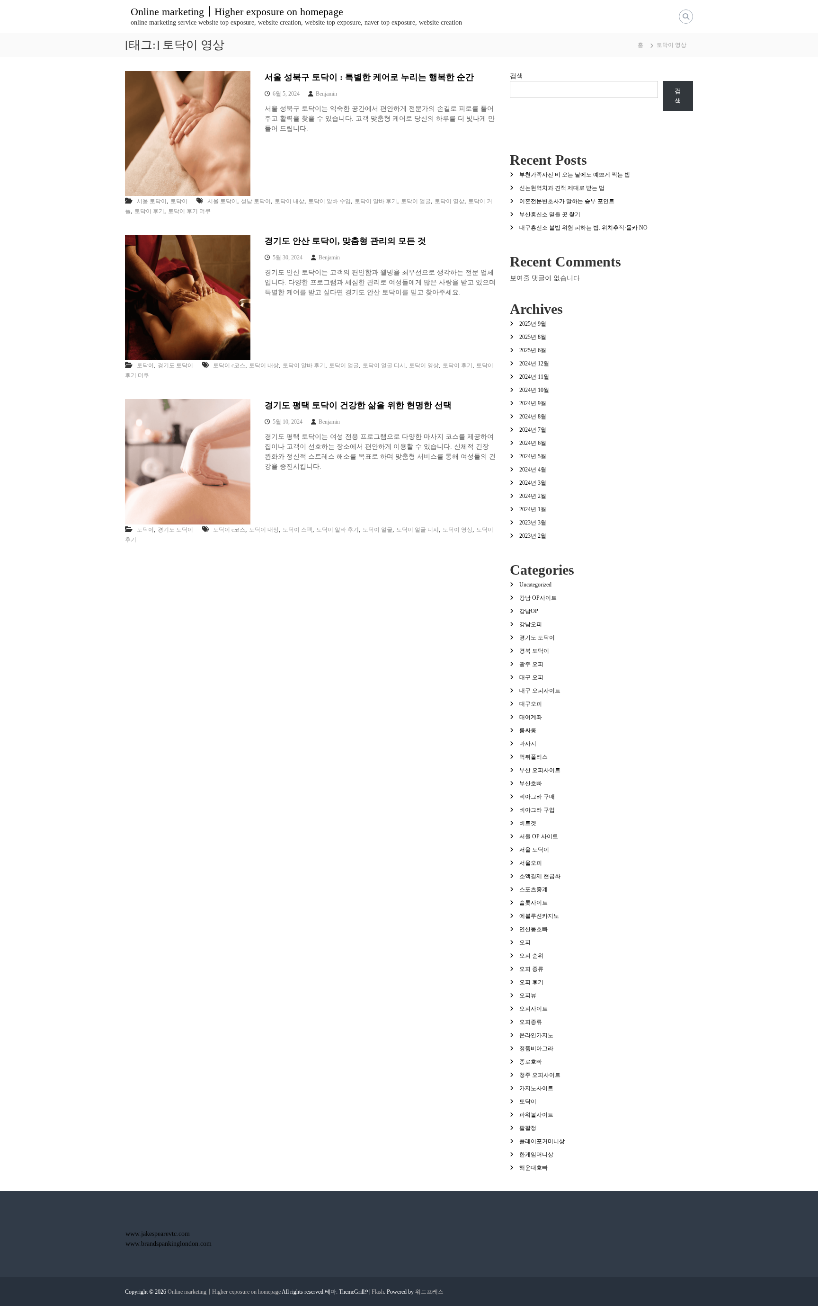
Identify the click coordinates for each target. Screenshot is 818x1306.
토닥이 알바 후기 (376, 201)
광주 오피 (531, 664)
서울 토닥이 (152, 201)
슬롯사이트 (533, 902)
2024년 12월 (534, 363)
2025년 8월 (532, 337)
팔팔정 (527, 1128)
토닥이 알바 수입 (329, 201)
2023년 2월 (532, 536)
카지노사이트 (536, 1088)
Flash (378, 1291)
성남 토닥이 (256, 201)
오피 (525, 942)
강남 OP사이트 (538, 598)
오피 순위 (531, 955)
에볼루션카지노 (539, 916)
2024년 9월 (532, 403)
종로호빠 (530, 1061)
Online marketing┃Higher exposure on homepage (237, 12)
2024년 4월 (532, 469)
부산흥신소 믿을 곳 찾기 (549, 214)
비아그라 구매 (537, 796)
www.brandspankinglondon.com (168, 1243)
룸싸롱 (527, 730)
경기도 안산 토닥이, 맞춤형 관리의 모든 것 (345, 241)
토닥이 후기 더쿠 (189, 211)
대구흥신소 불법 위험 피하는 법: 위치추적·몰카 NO (583, 227)
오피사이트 (533, 1008)
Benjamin (326, 93)
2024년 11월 (534, 376)
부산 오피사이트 (539, 770)
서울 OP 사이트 (538, 836)
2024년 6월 (532, 443)
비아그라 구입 (537, 810)
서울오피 (530, 863)
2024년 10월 (534, 390)
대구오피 (530, 704)
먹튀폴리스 (533, 757)
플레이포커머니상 (542, 1141)
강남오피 (530, 624)
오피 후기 (531, 982)
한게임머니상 (536, 1154)
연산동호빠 (533, 929)
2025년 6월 (532, 350)
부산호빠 (530, 783)
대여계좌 (530, 717)
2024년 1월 (532, 509)
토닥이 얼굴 (416, 201)
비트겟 (527, 823)
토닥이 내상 (289, 201)
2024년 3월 (532, 483)
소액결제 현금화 (539, 876)
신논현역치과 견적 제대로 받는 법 (562, 188)
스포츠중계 (533, 889)
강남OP (528, 611)
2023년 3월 (532, 522)
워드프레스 (429, 1291)
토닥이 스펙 (297, 529)
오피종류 (530, 1022)
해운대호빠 (533, 1167)
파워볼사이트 (536, 1114)
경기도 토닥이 (175, 365)
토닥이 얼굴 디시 (384, 365)
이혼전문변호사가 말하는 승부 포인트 (566, 201)
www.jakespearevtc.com (157, 1233)
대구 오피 (531, 677)
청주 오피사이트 (539, 1075)
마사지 (527, 743)
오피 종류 (531, 969)
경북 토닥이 (534, 651)
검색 (516, 76)
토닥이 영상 (449, 201)
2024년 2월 (532, 496)
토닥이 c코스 (229, 365)
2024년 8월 (532, 416)
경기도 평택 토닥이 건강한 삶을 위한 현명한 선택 (358, 405)
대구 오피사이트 (539, 690)
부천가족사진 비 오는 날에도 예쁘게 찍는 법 (574, 174)
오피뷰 (527, 995)
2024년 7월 (532, 429)
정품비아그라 (536, 1048)
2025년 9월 (532, 323)
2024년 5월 (532, 456)
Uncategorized (535, 584)
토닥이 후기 (149, 211)
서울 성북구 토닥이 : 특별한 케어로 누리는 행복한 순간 (369, 77)
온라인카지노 (536, 1035)
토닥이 (178, 201)
